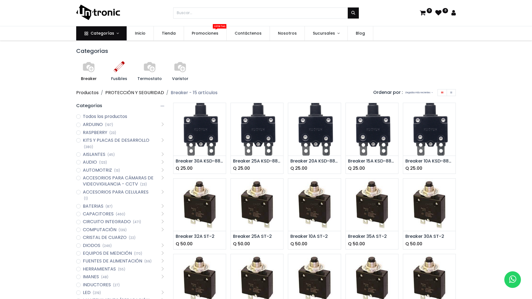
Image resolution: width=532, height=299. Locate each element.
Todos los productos (105, 117)
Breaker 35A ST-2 (367, 236)
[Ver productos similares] (222, 137)
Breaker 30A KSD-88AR (200, 161)
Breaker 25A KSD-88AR (257, 161)
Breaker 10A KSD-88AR (429, 161)
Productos (87, 92)
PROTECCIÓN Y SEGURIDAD (134, 92)
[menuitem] (140, 33)
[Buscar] (353, 13)
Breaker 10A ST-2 (309, 236)
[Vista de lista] (451, 92)
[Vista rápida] (222, 112)
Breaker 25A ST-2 (252, 236)
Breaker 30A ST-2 (424, 236)
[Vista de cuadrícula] (442, 92)
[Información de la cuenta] (453, 13)
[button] (419, 92)
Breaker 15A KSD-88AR (372, 161)
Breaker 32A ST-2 (195, 236)
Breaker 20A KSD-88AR (314, 161)
